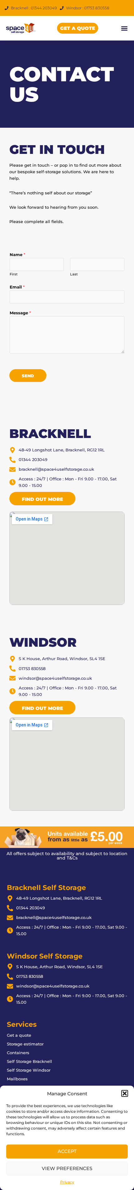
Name (17, 254)
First (14, 274)
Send (28, 376)
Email (17, 287)
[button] (125, 1093)
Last (74, 274)
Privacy (67, 1182)
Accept (67, 1151)
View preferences (67, 1168)
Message (20, 313)
